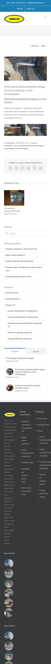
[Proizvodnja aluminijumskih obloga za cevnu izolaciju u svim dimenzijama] (9, 369)
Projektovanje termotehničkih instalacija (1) (25, 325)
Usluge (40, 431)
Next (43, 46)
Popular (14, 351)
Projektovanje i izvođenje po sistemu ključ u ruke (25, 472)
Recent (36, 351)
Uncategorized (41, 424)
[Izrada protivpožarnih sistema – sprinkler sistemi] (9, 385)
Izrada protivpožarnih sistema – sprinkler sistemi (28, 386)
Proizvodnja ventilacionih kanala (20, 358)
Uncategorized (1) (13, 299)
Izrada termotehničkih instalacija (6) (23, 317)
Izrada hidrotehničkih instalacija (41, 439)
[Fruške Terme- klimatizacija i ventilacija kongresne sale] (8, 583)
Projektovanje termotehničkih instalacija (41, 465)
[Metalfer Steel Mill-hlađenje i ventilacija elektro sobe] (8, 563)
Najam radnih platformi (15, 255)
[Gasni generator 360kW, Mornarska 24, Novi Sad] (8, 603)
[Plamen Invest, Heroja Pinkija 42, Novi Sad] (8, 613)
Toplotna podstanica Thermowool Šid (21, 249)
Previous (35, 46)
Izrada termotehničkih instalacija (41, 452)
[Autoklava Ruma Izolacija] (8, 593)
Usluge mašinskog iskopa (41, 493)
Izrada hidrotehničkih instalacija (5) (23, 311)
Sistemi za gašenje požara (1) (20, 332)
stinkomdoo (10, 143)
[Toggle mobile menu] (45, 16)
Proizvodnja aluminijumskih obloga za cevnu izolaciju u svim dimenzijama (30, 372)
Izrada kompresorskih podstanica (19, 261)
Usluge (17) (10, 305)
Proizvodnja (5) (12, 292)
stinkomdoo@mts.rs (35, 2)
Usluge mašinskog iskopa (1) (20, 338)
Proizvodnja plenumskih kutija (12, 209)
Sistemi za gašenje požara (41, 479)
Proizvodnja (8, 146)
